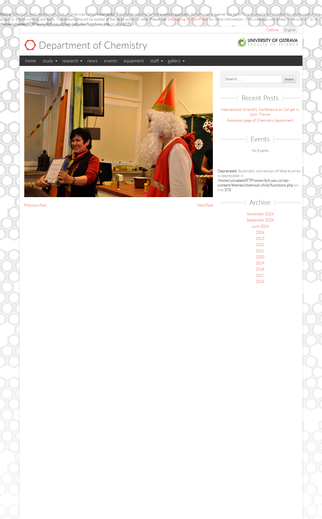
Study (48, 61)
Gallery (174, 61)
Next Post (205, 205)
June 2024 (260, 226)
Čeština (272, 29)
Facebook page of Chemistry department (260, 120)
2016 (260, 281)
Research (70, 61)
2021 (260, 250)
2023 (260, 238)
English (290, 29)
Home (30, 61)
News (92, 61)
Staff (154, 61)
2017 (260, 275)
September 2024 (260, 220)
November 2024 (260, 213)
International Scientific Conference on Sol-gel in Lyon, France (260, 112)
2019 (260, 263)
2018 (260, 269)
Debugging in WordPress (188, 19)
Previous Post (35, 205)
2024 (260, 232)
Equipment (134, 61)
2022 (260, 244)
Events (110, 61)
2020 (260, 257)
